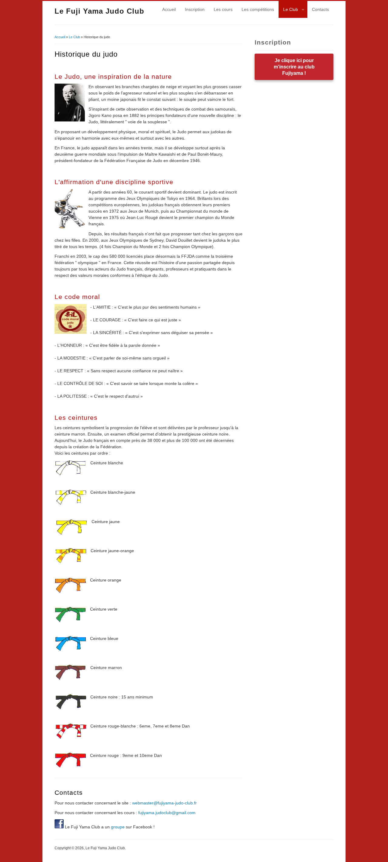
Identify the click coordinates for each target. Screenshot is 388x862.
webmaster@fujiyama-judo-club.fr (164, 803)
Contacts (320, 9)
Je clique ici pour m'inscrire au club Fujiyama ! (294, 67)
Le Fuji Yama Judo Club (99, 11)
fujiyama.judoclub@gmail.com (167, 812)
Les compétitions (258, 9)
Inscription (195, 9)
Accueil (169, 9)
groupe (118, 826)
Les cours (223, 9)
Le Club (288, 10)
